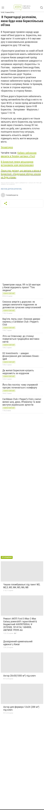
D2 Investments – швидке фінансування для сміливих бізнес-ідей (20, 356)
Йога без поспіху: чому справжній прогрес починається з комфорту (20, 386)
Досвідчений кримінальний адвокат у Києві (17, 643)
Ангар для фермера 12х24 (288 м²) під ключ (21, 708)
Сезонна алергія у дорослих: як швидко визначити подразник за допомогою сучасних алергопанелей (21, 304)
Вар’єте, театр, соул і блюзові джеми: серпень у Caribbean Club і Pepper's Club (21, 321)
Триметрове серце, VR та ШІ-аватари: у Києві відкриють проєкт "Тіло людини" (21, 287)
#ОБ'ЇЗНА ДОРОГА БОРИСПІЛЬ (11, 189)
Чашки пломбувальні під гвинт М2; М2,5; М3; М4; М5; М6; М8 (21, 586)
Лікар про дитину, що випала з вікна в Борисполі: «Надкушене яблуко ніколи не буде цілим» (21, 174)
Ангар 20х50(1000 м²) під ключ (19, 675)
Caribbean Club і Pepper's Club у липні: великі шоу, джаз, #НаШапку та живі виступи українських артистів (21, 402)
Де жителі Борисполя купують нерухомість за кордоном (18, 372)
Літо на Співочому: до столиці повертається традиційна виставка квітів (20, 339)
